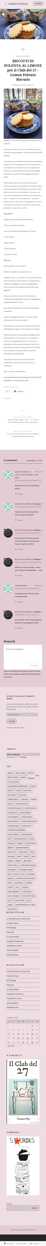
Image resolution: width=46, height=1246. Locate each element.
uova (29, 900)
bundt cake (27, 790)
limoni (32, 852)
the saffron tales (29, 896)
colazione (24, 799)
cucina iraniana (26, 817)
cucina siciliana (13, 834)
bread (18, 790)
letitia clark (23, 852)
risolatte (25, 887)
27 (23, 1042)
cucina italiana (13, 821)
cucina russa (26, 826)
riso (17, 887)
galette (10, 847)
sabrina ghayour (14, 891)
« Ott (8, 1046)
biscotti (11, 790)
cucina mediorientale (29, 821)
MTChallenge (11, 928)
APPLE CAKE (13, 777)
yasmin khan (12, 909)
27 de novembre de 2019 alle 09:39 (28, 480)
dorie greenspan (20, 839)
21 (27, 1038)
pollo (10, 883)
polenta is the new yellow (25, 878)
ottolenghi (12, 870)
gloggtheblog (27, 85)
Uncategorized (23, 56)
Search (9, 1204)
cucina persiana (13, 826)
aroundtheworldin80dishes (18, 786)
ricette (10, 887)
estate (31, 839)
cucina (10, 804)
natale (10, 861)
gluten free (12, 852)
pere (23, 874)
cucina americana (21, 804)
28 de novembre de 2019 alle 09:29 (28, 533)
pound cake (19, 883)
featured (11, 843)
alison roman (20, 773)
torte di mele (19, 900)
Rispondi (39, 472)
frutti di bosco (31, 843)
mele (19, 856)
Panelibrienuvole (13, 955)
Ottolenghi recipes (26, 870)
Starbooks (10, 932)
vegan (10, 905)
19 (18, 1038)
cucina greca (12, 812)
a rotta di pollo (13, 782)
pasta (16, 874)
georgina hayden (22, 847)
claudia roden (13, 799)
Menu (39, 3)
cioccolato (22, 795)
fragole (20, 843)
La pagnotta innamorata (15, 941)
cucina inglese (13, 817)
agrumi (10, 773)
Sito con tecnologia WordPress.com (22, 1230)
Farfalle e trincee (13, 923)
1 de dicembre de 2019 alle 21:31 (27, 588)
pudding (29, 883)
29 (32, 1042)
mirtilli (26, 856)
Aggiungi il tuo (34, 461)
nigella (17, 861)
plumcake (31, 874)
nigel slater (27, 861)
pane (9, 874)
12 (18, 1034)
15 (32, 1034)
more (33, 856)
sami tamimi (27, 891)
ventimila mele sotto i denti (25, 905)
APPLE (30, 773)
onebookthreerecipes (28, 865)
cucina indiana (25, 812)
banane (33, 786)
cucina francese (30, 808)
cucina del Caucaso (15, 808)
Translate (23, 757)
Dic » (13, 1046)
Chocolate (12, 795)
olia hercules (12, 865)
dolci (9, 839)
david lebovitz (27, 834)
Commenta (34, 665)
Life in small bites (13, 950)
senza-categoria (14, 896)
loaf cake (11, 856)
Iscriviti (11, 721)
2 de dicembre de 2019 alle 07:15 (27, 615)
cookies (33, 799)
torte (10, 900)
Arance (23, 777)
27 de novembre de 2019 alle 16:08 (28, 507)
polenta (11, 878)
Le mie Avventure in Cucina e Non (18, 919)
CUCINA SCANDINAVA (16, 830)
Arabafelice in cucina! (14, 946)
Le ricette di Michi (13, 937)
